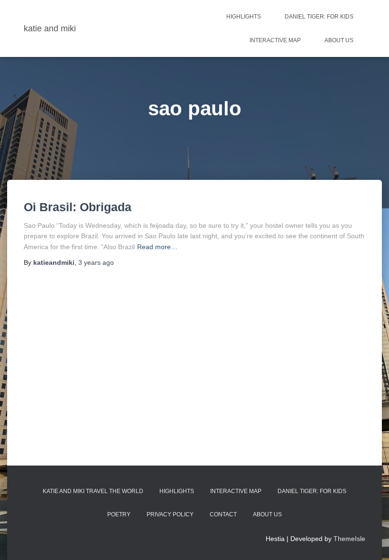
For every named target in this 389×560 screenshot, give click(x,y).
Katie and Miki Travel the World (93, 491)
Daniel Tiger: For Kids (319, 16)
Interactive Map (275, 40)
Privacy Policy (170, 514)
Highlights (176, 491)
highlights (243, 16)
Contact (223, 514)
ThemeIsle (349, 538)
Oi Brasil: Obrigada (77, 207)
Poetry (118, 514)
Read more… (157, 247)
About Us (338, 40)
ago (96, 262)
